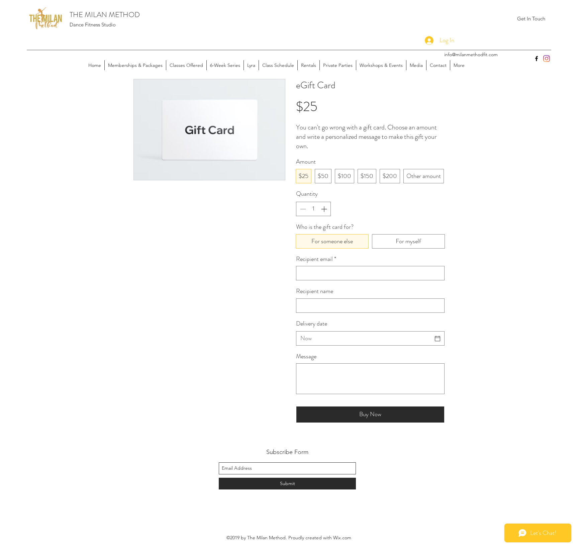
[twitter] (546, 58)
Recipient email (316, 259)
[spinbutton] (313, 209)
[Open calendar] (438, 339)
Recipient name (314, 291)
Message (306, 356)
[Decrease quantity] (302, 209)
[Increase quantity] (324, 209)
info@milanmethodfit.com (471, 55)
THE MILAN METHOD (105, 14)
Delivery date (311, 323)
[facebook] (536, 58)
